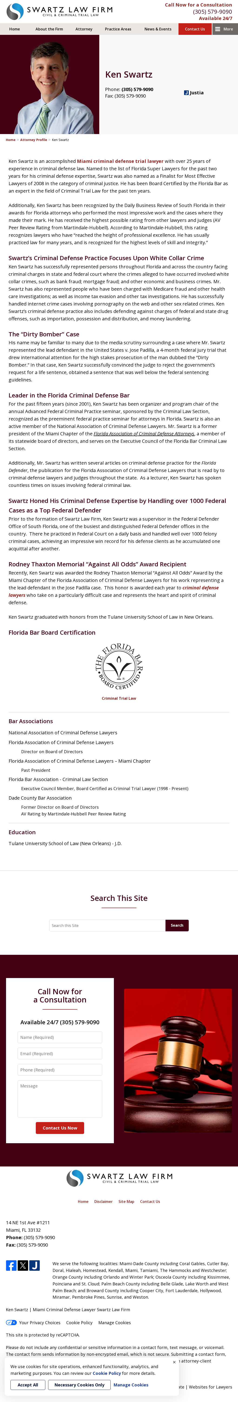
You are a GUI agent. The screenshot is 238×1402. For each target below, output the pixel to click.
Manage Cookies (114, 1322)
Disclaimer (103, 1201)
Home (14, 29)
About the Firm (49, 29)
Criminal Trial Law (119, 698)
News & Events (158, 29)
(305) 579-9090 (212, 11)
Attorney (84, 29)
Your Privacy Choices (39, 1322)
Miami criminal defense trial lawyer (120, 161)
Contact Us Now (60, 1128)
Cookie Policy (79, 1322)
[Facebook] (11, 1265)
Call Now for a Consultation (198, 5)
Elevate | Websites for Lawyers (193, 1387)
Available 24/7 (215, 18)
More (228, 29)
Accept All (28, 1385)
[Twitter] (23, 1265)
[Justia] (34, 1265)
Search (177, 925)
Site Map (126, 1201)
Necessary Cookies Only (79, 1385)
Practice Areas (118, 29)
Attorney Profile (33, 140)
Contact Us (195, 29)
